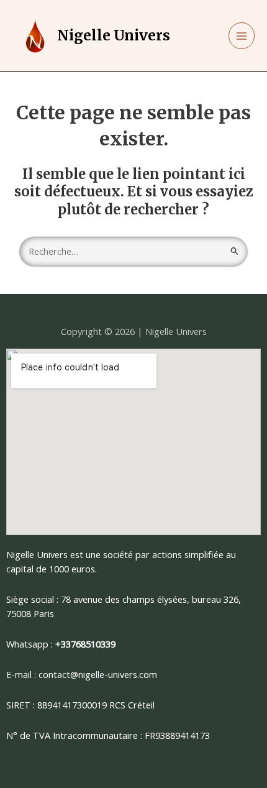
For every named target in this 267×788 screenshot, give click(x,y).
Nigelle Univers (113, 35)
